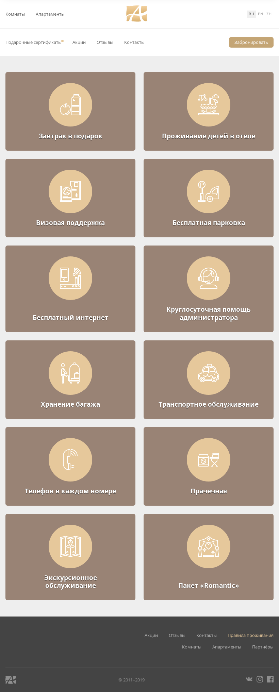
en (260, 13)
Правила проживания (251, 635)
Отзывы (105, 42)
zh (269, 13)
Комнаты (15, 14)
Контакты (134, 42)
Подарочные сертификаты (33, 42)
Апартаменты (50, 14)
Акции (79, 42)
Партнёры (263, 646)
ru (252, 13)
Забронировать (251, 42)
